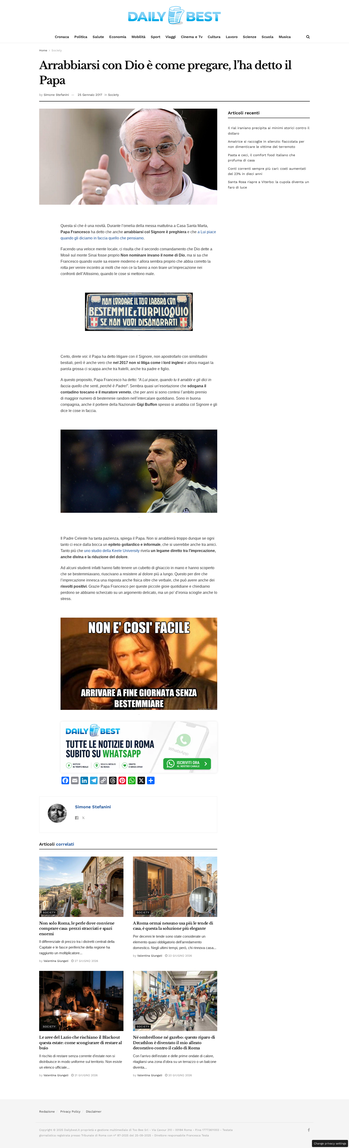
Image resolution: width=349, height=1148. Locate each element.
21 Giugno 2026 (86, 1075)
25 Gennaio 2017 (90, 95)
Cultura (214, 37)
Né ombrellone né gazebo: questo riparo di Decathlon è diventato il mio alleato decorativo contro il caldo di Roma (174, 1042)
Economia (117, 37)
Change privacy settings (330, 1143)
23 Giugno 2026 (179, 955)
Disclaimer (93, 1111)
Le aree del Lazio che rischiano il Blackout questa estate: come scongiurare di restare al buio (80, 1042)
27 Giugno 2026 (86, 961)
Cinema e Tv (192, 37)
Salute (98, 37)
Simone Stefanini (56, 95)
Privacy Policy (70, 1111)
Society (57, 50)
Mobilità (139, 37)
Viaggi (170, 37)
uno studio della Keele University (112, 551)
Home (43, 50)
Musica (285, 37)
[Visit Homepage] (174, 15)
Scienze (249, 37)
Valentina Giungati (55, 961)
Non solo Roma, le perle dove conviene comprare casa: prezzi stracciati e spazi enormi (76, 928)
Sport (155, 37)
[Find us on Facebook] (309, 1130)
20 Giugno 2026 (179, 1075)
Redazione (47, 1111)
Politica (80, 37)
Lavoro (232, 37)
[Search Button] (308, 37)
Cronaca (62, 37)
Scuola (268, 37)
